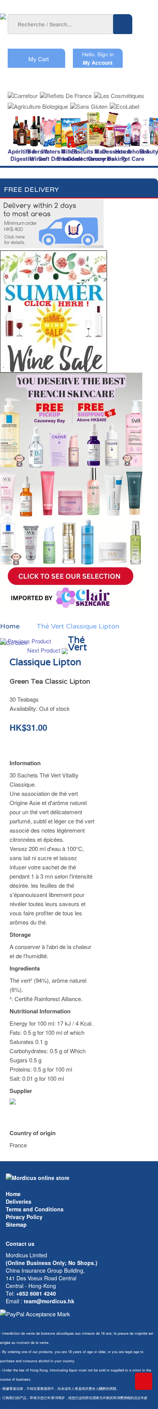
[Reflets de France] (66, 93)
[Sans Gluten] (88, 104)
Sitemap (16, 1224)
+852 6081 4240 (36, 1293)
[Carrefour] (23, 93)
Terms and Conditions (35, 1209)
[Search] (122, 24)
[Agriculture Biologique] (38, 104)
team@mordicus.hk (49, 1301)
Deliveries (18, 1201)
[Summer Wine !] (53, 309)
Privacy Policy (24, 1217)
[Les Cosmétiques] (119, 93)
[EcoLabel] (124, 104)
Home (13, 1194)
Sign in (105, 54)
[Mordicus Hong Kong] (37, 1177)
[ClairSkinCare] (71, 491)
